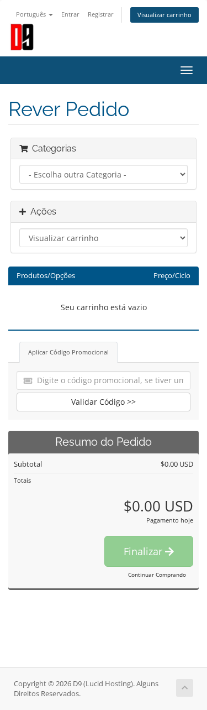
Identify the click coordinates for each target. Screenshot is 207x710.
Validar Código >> (103, 401)
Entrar (70, 14)
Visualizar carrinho (164, 15)
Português (31, 14)
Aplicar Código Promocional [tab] (68, 352)
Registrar (101, 14)
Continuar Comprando (157, 574)
